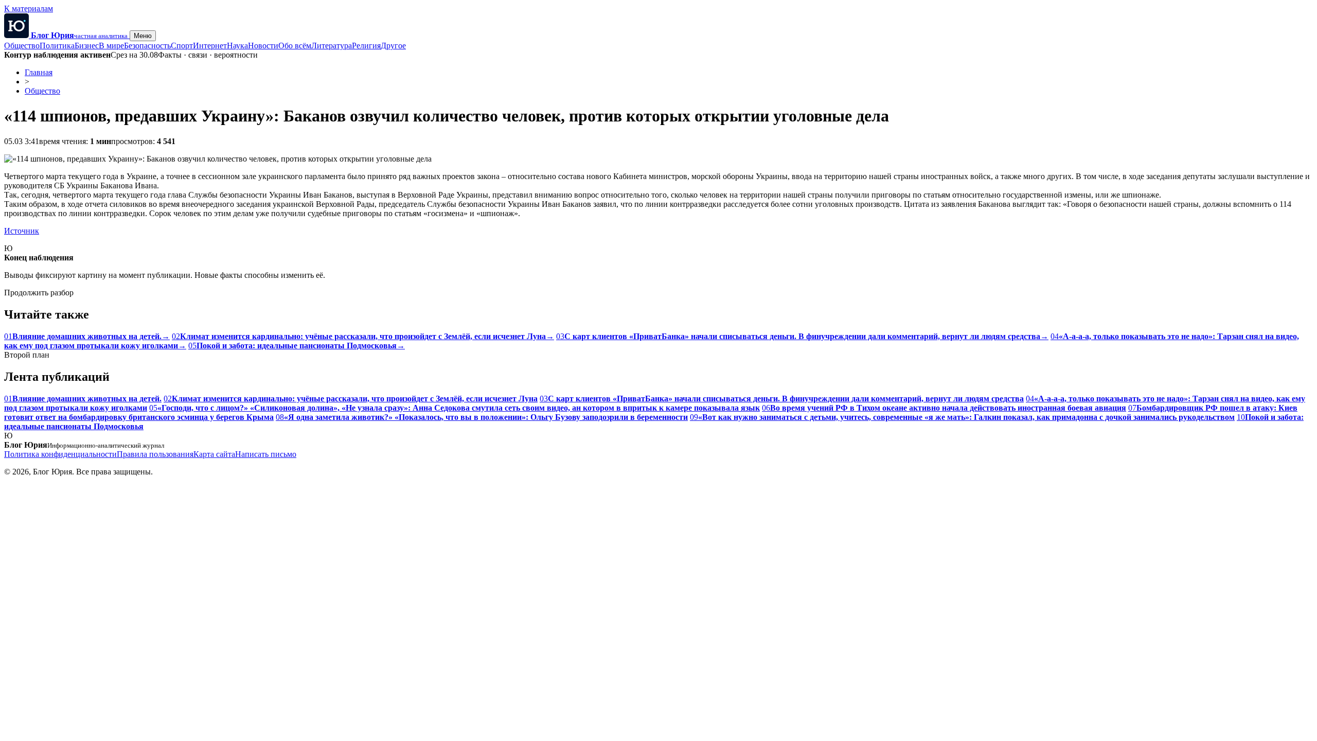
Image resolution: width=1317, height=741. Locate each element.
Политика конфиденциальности (60, 454)
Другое (393, 45)
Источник (21, 230)
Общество (22, 45)
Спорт (182, 45)
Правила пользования (155, 454)
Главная (38, 72)
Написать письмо (265, 454)
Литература (331, 45)
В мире (111, 45)
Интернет (210, 45)
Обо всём (294, 45)
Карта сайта (214, 454)
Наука (237, 45)
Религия (366, 45)
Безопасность (147, 45)
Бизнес (87, 45)
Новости (263, 45)
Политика (57, 45)
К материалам (28, 8)
